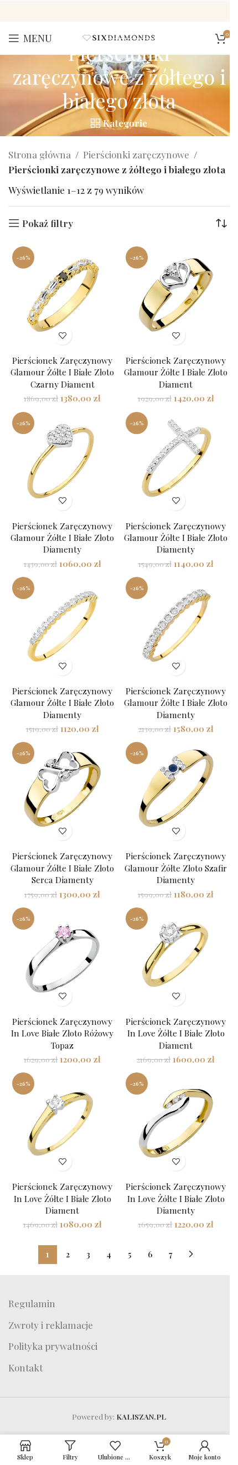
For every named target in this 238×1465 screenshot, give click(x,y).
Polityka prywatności (52, 1346)
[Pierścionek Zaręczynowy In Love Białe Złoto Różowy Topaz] (62, 958)
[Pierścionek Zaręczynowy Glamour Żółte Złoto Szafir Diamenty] (176, 792)
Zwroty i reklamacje (50, 1325)
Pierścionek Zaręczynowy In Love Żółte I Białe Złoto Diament (176, 1033)
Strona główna (39, 154)
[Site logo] (119, 36)
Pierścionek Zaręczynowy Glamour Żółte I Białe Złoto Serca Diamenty (62, 867)
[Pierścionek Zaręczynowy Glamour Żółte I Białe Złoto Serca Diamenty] (62, 792)
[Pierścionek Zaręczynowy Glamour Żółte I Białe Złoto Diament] (176, 296)
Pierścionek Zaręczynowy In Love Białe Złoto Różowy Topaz (62, 1033)
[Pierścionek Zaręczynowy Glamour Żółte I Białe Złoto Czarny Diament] (62, 296)
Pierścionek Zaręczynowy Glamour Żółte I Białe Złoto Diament (175, 372)
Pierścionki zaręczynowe (136, 154)
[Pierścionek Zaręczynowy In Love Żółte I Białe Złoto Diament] (176, 958)
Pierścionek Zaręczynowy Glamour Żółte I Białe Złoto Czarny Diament (62, 372)
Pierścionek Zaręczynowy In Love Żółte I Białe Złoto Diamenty (176, 1198)
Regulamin (31, 1303)
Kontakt (25, 1367)
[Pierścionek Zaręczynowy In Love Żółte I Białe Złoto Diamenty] (176, 1123)
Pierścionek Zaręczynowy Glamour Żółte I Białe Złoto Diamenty (62, 537)
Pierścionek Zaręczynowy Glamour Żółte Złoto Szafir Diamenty (176, 867)
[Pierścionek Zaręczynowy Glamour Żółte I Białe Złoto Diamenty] (62, 462)
